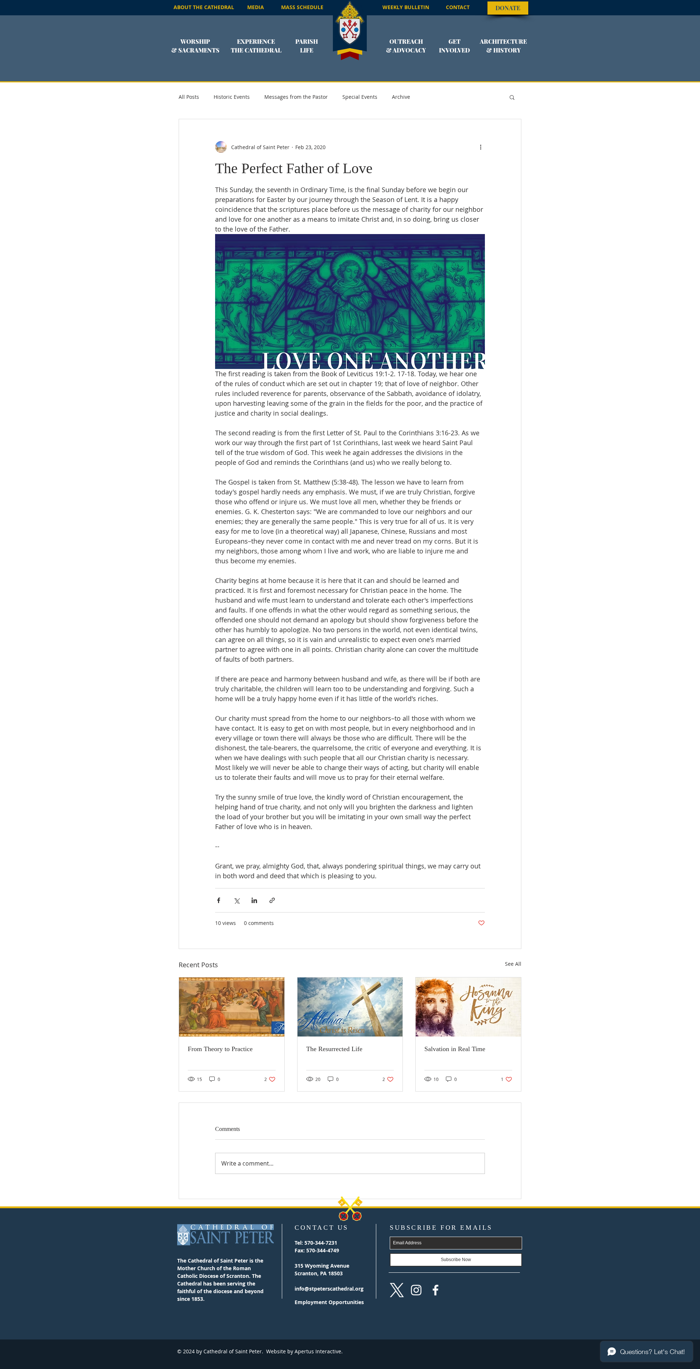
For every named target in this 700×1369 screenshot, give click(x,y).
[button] (195, 50)
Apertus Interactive (317, 1351)
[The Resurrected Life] (350, 1007)
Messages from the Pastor (296, 96)
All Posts (189, 96)
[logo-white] (397, 1290)
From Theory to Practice (220, 1049)
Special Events (359, 96)
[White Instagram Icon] (416, 1290)
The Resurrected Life (334, 1049)
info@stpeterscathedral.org (329, 1288)
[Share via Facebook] (218, 900)
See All (513, 963)
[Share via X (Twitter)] (236, 900)
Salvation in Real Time (454, 1049)
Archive (401, 96)
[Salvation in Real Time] (468, 1007)
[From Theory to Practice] (231, 1007)
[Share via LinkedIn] (254, 900)
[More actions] (480, 147)
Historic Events (232, 96)
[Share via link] (272, 900)
